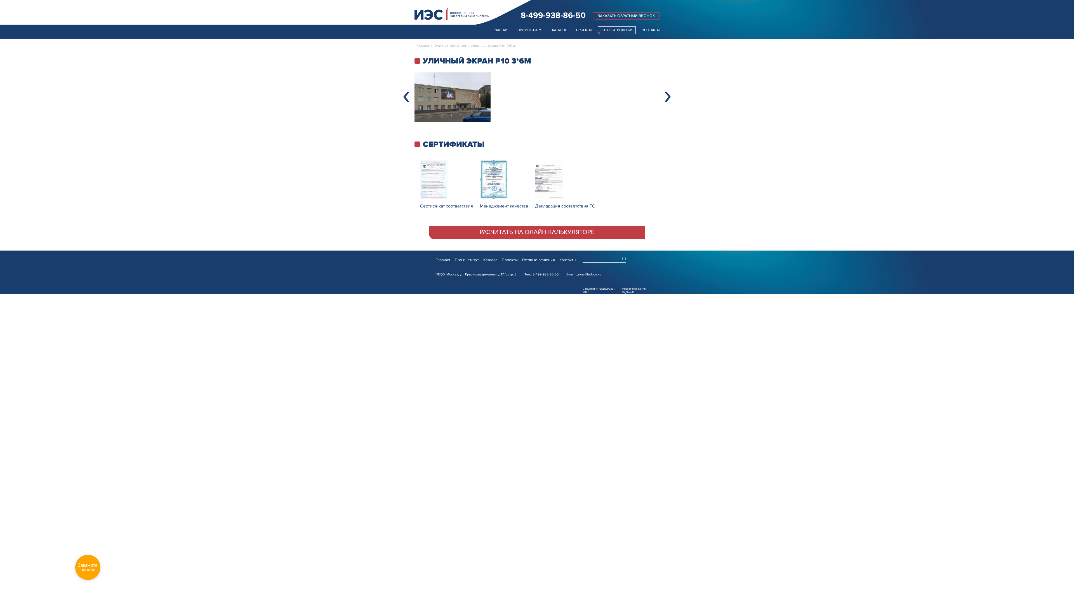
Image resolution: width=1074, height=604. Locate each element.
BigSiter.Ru (628, 292)
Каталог (559, 30)
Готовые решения (616, 30)
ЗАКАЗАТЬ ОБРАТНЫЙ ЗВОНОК (626, 15)
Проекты (584, 30)
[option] (452, 97)
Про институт (530, 30)
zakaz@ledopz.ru (588, 274)
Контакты (651, 30)
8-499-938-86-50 (553, 15)
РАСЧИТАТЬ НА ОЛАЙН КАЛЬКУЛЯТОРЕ (537, 232)
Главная (500, 30)
